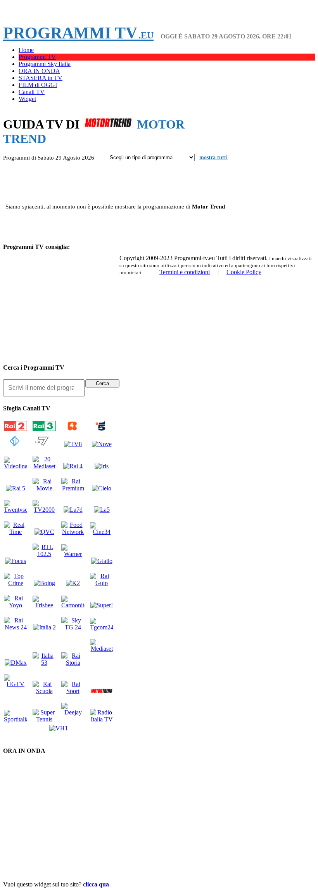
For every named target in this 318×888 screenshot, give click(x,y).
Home (26, 50)
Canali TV (32, 92)
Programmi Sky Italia (45, 64)
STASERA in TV (40, 78)
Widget (27, 99)
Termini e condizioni (184, 272)
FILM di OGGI (38, 85)
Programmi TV (78, 33)
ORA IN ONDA (39, 71)
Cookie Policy (243, 272)
